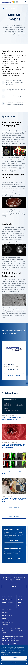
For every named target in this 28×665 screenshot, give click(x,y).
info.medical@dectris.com (11, 369)
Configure (14, 662)
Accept (14, 657)
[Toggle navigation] (25, 2)
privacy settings (17, 652)
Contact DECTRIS (14, 375)
